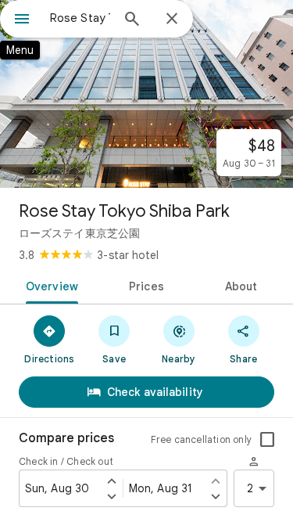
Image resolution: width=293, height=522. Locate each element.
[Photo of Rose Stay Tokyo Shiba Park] (146, 94)
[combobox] (80, 18)
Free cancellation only (201, 439)
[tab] (49, 285)
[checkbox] (267, 439)
